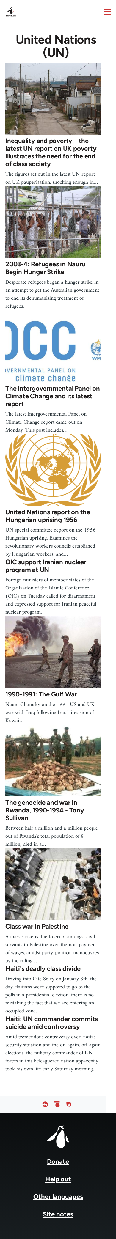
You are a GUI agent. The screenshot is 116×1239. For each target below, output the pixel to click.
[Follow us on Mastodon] (68, 1104)
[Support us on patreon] (56, 1104)
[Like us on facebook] (45, 1104)
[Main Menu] (107, 11)
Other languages (58, 1197)
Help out (58, 1179)
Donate (58, 1162)
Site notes (58, 1214)
